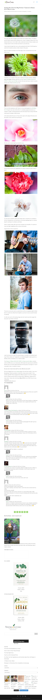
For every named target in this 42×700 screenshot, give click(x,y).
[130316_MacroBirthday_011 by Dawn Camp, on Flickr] (21, 65)
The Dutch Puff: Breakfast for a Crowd (12, 648)
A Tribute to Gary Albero (9, 661)
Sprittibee (6, 441)
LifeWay (19, 620)
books (5, 547)
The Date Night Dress (9, 652)
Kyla (5, 390)
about (34, 545)
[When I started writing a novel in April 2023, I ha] (28, 685)
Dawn (7, 399)
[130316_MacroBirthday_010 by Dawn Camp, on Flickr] (21, 183)
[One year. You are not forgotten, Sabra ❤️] (14, 678)
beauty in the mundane (18, 11)
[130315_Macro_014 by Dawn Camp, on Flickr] (21, 156)
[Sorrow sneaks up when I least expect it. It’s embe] (21, 678)
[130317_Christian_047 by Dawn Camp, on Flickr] (21, 292)
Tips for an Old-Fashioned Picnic (11, 655)
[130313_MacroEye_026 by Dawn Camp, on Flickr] (21, 95)
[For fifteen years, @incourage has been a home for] (34, 685)
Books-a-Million (21, 589)
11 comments (29, 11)
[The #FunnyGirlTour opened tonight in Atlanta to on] (21, 685)
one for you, (15, 82)
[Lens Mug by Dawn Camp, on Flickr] (21, 337)
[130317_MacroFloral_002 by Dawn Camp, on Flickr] (21, 206)
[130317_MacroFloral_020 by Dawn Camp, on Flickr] (21, 26)
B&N (23, 588)
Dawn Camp (7, 11)
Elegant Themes (19, 698)
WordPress (28, 698)
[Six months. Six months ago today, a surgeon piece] (14, 685)
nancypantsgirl (7, 430)
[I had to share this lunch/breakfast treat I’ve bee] (7, 678)
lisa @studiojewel (8, 466)
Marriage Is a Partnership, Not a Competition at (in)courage (16, 663)
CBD (21, 591)
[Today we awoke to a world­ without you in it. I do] (28, 678)
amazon (9, 547)
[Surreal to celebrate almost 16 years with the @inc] (7, 685)
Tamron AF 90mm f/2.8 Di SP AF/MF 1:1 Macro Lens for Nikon (19, 361)
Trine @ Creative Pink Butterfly (10, 410)
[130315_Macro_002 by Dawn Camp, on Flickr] (21, 130)
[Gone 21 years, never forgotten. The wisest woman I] (34, 678)
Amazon (19, 588)
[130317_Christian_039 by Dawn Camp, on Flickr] (21, 242)
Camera (18, 371)
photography (24, 11)
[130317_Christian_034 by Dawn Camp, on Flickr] (21, 264)
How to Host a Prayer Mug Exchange (12, 650)
